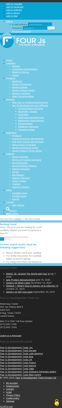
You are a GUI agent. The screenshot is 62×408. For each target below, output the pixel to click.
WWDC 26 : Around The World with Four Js (28, 273)
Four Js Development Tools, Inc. (16, 347)
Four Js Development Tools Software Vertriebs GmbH (28, 371)
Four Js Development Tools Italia (17, 368)
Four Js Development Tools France (18, 362)
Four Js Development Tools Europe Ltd (35, 377)
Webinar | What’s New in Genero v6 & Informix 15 (32, 285)
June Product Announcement (20, 279)
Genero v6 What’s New (18, 282)
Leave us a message (10, 335)
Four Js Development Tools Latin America (21, 353)
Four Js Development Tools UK (16, 359)
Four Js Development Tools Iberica (18, 365)
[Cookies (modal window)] (56, 403)
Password (17, 27)
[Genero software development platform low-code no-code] (22, 54)
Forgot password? (21, 31)
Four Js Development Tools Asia (16, 356)
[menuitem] (34, 60)
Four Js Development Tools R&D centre (20, 374)
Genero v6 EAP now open (19, 291)
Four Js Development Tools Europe (18, 350)
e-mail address (20, 24)
